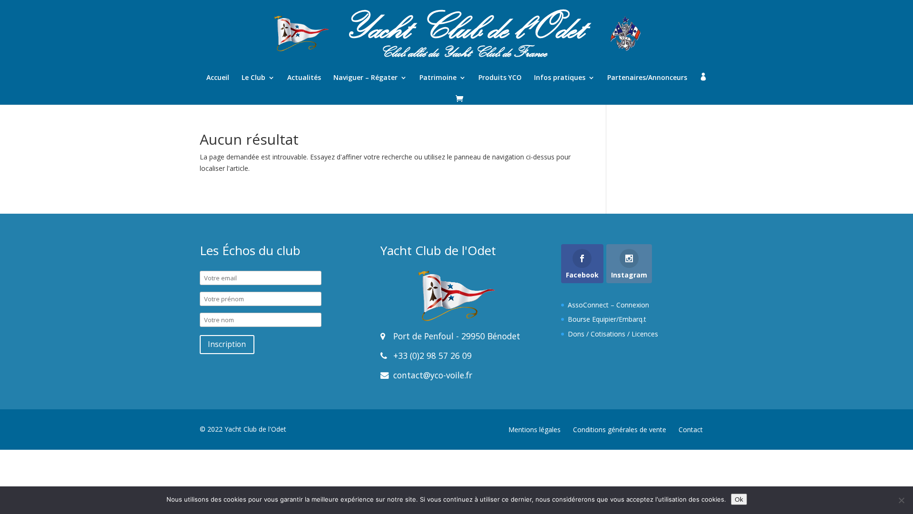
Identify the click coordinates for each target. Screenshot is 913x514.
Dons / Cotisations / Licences (613, 333)
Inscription (227, 344)
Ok (739, 499)
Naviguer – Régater (365, 78)
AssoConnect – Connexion (608, 304)
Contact (691, 429)
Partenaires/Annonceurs (647, 78)
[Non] (901, 500)
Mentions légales (534, 429)
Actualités (304, 78)
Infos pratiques (559, 78)
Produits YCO (500, 78)
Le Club (253, 78)
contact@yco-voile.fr (431, 375)
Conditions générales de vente (619, 429)
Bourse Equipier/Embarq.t (607, 319)
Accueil (217, 78)
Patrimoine (437, 78)
